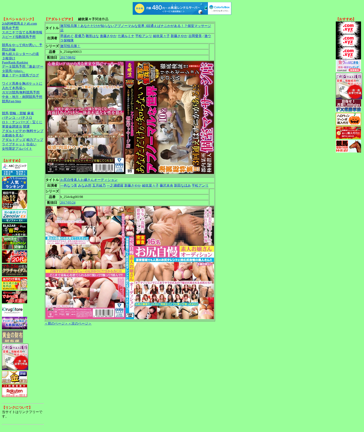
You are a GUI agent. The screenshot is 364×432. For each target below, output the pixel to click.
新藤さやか (179, 36)
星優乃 (80, 36)
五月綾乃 (99, 185)
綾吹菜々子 (161, 36)
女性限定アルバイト (17, 148)
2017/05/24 (67, 202)
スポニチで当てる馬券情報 (22, 32)
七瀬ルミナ (126, 36)
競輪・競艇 (17, 113)
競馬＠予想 (10, 28)
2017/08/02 (67, 57)
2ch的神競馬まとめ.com (19, 23)
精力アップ (34, 140)
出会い (31, 144)
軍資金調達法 (12, 126)
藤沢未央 (166, 185)
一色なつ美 (68, 185)
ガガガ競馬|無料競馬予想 (21, 92)
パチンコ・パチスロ (17, 117)
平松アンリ (143, 36)
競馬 (5, 113)
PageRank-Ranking (15, 62)
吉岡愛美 (195, 36)
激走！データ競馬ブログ (20, 75)
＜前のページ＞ (56, 323)
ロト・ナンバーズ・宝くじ (22, 122)
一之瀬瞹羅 (115, 185)
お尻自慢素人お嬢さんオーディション (89, 180)
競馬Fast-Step (11, 101)
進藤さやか (108, 36)
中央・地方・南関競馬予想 (22, 97)
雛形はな (92, 36)
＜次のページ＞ (80, 323)
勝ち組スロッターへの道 (20, 54)
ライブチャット (13, 144)
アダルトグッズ (13, 140)
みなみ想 (84, 185)
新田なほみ (182, 185)
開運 (26, 126)
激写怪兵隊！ (70, 46)
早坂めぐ (67, 36)
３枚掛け (8, 58)
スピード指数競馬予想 (19, 37)
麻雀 (30, 113)
